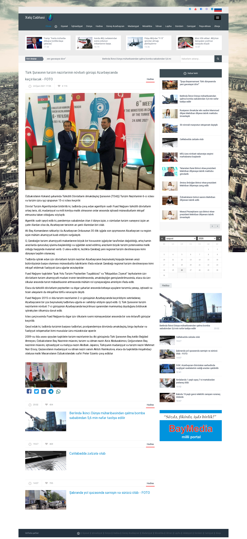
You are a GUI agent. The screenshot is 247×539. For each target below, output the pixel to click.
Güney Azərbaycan (115, 26)
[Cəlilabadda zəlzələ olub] (45, 461)
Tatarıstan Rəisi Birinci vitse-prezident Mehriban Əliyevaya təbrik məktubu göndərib (198, 171)
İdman (159, 26)
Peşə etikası (205, 26)
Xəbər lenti (193, 73)
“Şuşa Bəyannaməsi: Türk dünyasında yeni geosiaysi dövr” (198, 83)
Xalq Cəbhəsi (35, 17)
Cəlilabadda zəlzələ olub (87, 453)
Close (48, 26)
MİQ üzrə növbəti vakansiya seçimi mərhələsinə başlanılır (196, 155)
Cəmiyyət (191, 26)
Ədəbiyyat (187, 533)
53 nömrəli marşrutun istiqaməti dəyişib (199, 125)
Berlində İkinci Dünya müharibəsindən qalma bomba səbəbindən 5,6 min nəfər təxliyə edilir (139, 58)
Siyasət (64, 26)
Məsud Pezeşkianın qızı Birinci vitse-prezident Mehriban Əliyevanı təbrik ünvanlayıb (197, 214)
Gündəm (179, 26)
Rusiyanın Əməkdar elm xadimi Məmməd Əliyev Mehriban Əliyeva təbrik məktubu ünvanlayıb (199, 113)
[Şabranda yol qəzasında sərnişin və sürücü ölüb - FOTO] (45, 501)
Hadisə (99, 26)
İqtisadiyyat (77, 26)
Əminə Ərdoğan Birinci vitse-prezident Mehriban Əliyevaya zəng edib (198, 184)
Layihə (168, 26)
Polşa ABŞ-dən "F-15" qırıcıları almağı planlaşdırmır (154, 41)
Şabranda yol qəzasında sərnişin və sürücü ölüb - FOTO (109, 493)
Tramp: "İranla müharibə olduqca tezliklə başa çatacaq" (55, 41)
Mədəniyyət (133, 26)
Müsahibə (147, 26)
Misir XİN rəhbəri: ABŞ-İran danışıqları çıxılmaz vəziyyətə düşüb (207, 41)
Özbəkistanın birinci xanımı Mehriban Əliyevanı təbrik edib (197, 198)
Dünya (89, 26)
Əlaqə (217, 26)
